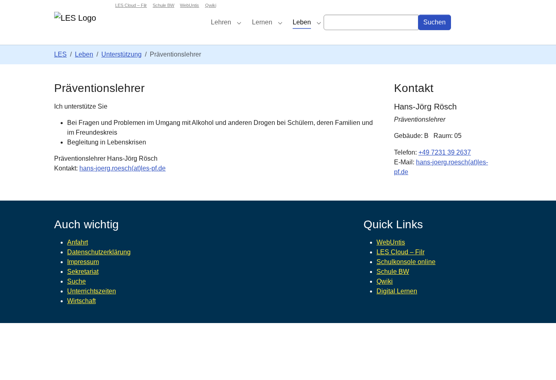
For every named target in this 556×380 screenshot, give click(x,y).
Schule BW (393, 271)
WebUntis (391, 242)
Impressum (83, 261)
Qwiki (385, 281)
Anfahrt (77, 242)
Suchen (434, 22)
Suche (76, 281)
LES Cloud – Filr (401, 252)
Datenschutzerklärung (99, 252)
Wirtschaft (81, 300)
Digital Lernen (397, 291)
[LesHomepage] (93, 22)
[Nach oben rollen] (538, 362)
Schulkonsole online (406, 261)
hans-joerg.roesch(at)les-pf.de (122, 168)
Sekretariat (83, 271)
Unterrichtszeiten (91, 291)
